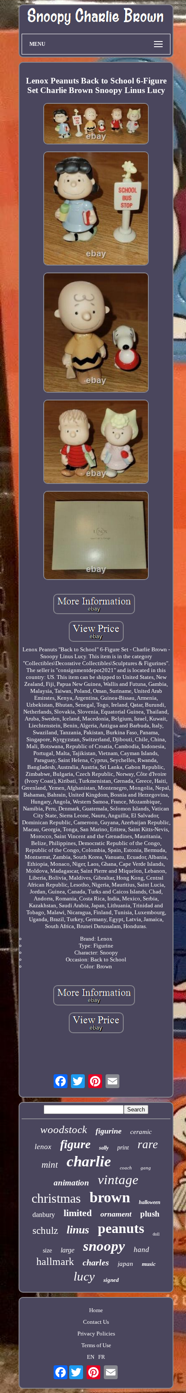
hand (141, 1250)
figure (75, 1144)
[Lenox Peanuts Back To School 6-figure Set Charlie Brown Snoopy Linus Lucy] (96, 124)
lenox (43, 1147)
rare (148, 1144)
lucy (84, 1276)
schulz (45, 1230)
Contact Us (96, 1322)
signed (111, 1280)
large (67, 1250)
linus (78, 1229)
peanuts (121, 1228)
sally (104, 1148)
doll (156, 1234)
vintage (118, 1179)
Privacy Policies (96, 1333)
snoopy (104, 1246)
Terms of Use (96, 1345)
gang (146, 1167)
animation (71, 1182)
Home (96, 1310)
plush (150, 1213)
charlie (89, 1161)
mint (50, 1164)
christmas (56, 1198)
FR (101, 1357)
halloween (149, 1202)
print (123, 1147)
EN (90, 1357)
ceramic (141, 1131)
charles (96, 1262)
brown (110, 1197)
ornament (115, 1214)
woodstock (63, 1129)
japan (125, 1263)
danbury (43, 1214)
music (149, 1264)
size (47, 1250)
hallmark (55, 1261)
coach (126, 1167)
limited (78, 1212)
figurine (109, 1131)
